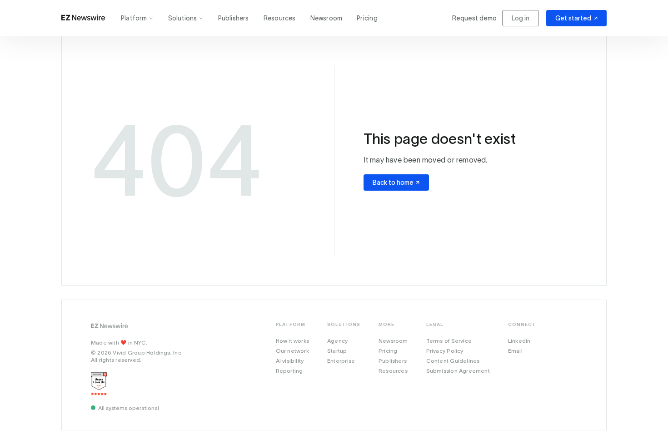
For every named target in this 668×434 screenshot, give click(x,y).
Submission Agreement (458, 371)
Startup (337, 351)
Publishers (233, 18)
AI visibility (290, 361)
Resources (280, 18)
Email (515, 351)
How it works (292, 341)
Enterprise (341, 361)
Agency (337, 341)
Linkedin (519, 341)
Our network (292, 351)
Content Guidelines (453, 361)
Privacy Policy (445, 351)
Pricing (367, 18)
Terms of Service (449, 341)
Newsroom (326, 18)
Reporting (289, 371)
